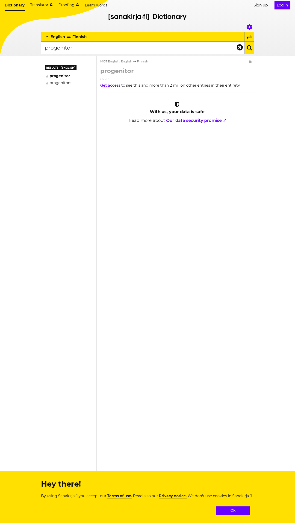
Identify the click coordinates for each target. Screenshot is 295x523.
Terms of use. (119, 496)
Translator (39, 5)
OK (233, 510)
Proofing (66, 5)
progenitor (60, 76)
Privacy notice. (173, 496)
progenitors (60, 83)
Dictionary (15, 5)
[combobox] (142, 48)
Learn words (96, 5)
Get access (110, 85)
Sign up (261, 5)
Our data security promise (194, 120)
